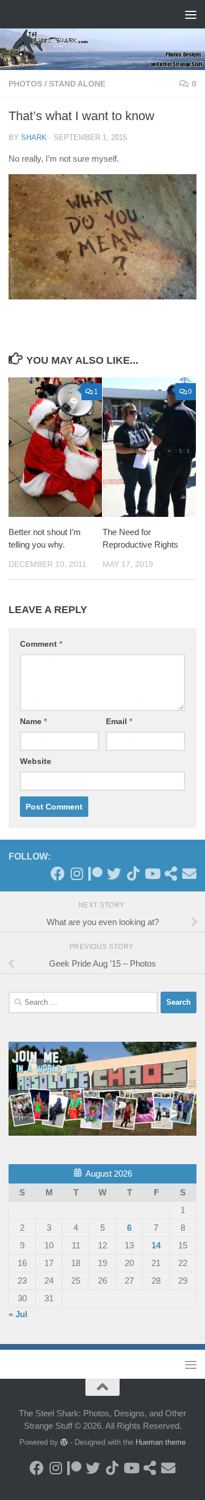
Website (35, 761)
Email (119, 721)
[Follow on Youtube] (152, 873)
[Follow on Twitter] (114, 873)
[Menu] (191, 14)
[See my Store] (170, 873)
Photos (25, 83)
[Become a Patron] (95, 873)
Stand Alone (77, 83)
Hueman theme (161, 1442)
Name (33, 721)
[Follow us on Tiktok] (133, 873)
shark (34, 137)
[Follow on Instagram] (76, 873)
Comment (41, 643)
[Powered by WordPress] (64, 1442)
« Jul (18, 1314)
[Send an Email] (189, 873)
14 (156, 1245)
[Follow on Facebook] (58, 873)
